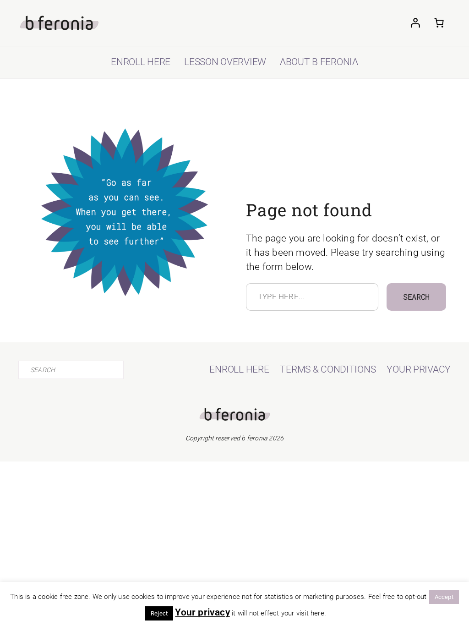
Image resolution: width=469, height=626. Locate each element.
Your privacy (202, 612)
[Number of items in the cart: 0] (439, 23)
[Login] (415, 23)
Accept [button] (444, 596)
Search (416, 296)
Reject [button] (159, 613)
